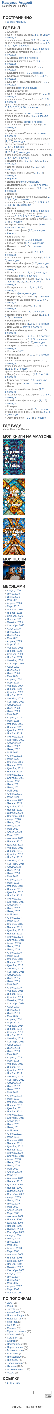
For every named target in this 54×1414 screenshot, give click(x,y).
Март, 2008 (13, 1251)
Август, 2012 (14, 1083)
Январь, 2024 (14, 689)
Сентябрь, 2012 (15, 1079)
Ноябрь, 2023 (14, 695)
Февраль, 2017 (15, 924)
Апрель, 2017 (14, 917)
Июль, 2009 (13, 1200)
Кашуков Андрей (17, 2)
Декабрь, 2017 (15, 892)
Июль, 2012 (13, 1086)
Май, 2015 (12, 984)
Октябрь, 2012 (15, 1076)
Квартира (12, 1322)
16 (37, 281)
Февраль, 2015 (15, 991)
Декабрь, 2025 (15, 616)
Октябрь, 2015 (15, 968)
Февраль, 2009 (15, 1216)
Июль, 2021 (13, 784)
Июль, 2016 (13, 946)
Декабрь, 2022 (15, 730)
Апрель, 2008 (14, 1248)
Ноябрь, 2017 (14, 895)
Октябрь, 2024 (15, 660)
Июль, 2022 (13, 746)
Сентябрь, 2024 (15, 663)
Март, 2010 (13, 1175)
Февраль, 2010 (15, 1178)
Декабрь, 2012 (15, 1070)
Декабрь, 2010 (15, 1146)
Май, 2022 (12, 752)
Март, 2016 (13, 956)
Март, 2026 (13, 606)
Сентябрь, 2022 (15, 740)
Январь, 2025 (14, 651)
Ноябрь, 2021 (14, 771)
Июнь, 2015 (13, 981)
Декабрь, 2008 (15, 1222)
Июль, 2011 (13, 1124)
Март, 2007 (13, 1289)
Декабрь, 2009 (15, 1184)
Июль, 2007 (13, 1276)
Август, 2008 (14, 1235)
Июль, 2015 (13, 978)
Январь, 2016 (14, 962)
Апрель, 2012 (14, 1095)
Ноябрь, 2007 (14, 1264)
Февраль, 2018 (15, 886)
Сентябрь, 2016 (15, 940)
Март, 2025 (13, 644)
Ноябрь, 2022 (14, 733)
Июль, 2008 (13, 1238)
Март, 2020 (13, 835)
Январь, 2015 (14, 994)
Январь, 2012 (14, 1105)
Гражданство (14, 1356)
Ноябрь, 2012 (14, 1073)
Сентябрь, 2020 (15, 816)
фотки (22, 58)
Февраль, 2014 (15, 1025)
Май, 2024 (12, 676)
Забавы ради (14, 1363)
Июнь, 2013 (13, 1051)
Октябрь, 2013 (15, 1038)
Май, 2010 (12, 1168)
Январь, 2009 (14, 1219)
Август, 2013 (14, 1045)
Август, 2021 (14, 781)
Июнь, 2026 (13, 597)
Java (9, 1302)
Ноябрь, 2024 (14, 657)
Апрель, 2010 (14, 1172)
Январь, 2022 (14, 765)
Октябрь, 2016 (15, 937)
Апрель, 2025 (14, 641)
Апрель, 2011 (14, 1133)
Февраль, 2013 (15, 1064)
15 (33, 281)
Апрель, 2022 (14, 755)
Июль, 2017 (13, 908)
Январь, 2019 (14, 851)
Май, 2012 (12, 1092)
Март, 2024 (13, 682)
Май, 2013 (12, 1054)
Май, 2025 (12, 638)
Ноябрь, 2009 (14, 1187)
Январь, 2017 (14, 927)
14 (29, 281)
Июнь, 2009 (13, 1203)
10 (24, 107)
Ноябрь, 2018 (14, 857)
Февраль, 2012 (15, 1102)
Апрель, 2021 (14, 794)
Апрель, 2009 (14, 1210)
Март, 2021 (13, 797)
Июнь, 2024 (13, 673)
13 (25, 281)
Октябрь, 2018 (15, 860)
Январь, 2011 (14, 1143)
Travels (11, 1309)
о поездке (10, 37)
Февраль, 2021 (15, 800)
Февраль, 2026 (15, 609)
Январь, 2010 (14, 1181)
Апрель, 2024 (14, 679)
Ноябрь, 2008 (14, 1226)
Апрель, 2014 (14, 1019)
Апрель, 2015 (14, 987)
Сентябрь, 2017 (15, 902)
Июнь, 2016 (13, 949)
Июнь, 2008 (13, 1241)
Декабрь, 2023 (15, 692)
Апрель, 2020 (14, 832)
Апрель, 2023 (14, 717)
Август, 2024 (14, 666)
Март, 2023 (13, 720)
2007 (21, 351)
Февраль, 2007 (15, 1292)
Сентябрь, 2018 (15, 863)
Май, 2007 (12, 1283)
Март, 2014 (13, 1022)
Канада (11, 1325)
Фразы (10, 1372)
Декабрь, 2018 (15, 854)
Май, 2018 (12, 876)
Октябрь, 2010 (15, 1153)
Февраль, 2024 (15, 686)
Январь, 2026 (14, 612)
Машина (11, 1328)
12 (21, 281)
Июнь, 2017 (13, 911)
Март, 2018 (13, 882)
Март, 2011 (13, 1137)
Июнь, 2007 (13, 1280)
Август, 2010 (14, 1159)
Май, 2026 (12, 600)
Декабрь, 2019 (15, 844)
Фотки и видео (15, 1369)
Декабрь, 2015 (15, 965)
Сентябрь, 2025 (15, 625)
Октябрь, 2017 (15, 898)
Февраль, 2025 (15, 647)
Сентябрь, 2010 (15, 1156)
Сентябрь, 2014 (15, 1003)
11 (18, 205)
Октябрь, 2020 (15, 813)
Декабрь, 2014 (15, 997)
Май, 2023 (12, 714)
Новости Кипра (15, 1315)
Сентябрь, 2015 (15, 971)
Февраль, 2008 (15, 1254)
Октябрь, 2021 (15, 774)
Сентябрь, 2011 (15, 1118)
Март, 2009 (13, 1213)
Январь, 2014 (14, 1029)
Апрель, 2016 (14, 952)
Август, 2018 (14, 867)
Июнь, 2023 (13, 711)
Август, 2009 (14, 1197)
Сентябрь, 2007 (15, 1270)
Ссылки (11, 1341)
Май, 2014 (12, 1016)
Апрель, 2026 (14, 603)
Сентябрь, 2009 (15, 1194)
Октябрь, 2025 (15, 622)
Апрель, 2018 (14, 879)
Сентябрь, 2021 (15, 778)
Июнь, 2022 (13, 749)
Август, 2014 (14, 1006)
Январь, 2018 (14, 889)
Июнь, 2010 (13, 1165)
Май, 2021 (12, 790)
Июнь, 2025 (13, 635)
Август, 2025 (14, 628)
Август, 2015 (14, 975)
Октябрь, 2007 (15, 1267)
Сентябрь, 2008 (15, 1232)
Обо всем (12, 1334)
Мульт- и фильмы (16, 1331)
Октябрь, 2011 (15, 1114)
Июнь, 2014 (13, 1013)
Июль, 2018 (13, 870)
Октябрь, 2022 (15, 736)
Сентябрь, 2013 (15, 1041)
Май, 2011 (12, 1130)
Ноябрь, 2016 (14, 933)
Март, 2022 (13, 759)
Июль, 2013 (13, 1048)
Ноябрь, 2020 (14, 809)
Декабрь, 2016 (15, 930)
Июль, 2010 (13, 1162)
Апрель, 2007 (14, 1286)
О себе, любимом (16, 22)
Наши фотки (14, 1318)
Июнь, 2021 (13, 787)
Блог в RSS (13, 1382)
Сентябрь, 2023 (15, 701)
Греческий (12, 1360)
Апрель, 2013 (14, 1057)
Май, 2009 (12, 1207)
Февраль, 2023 (15, 724)
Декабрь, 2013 (15, 1032)
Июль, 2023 (13, 708)
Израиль (11, 1366)
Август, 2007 (14, 1273)
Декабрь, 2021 (15, 768)
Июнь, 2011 (13, 1127)
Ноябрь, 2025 (14, 619)
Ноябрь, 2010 (14, 1149)
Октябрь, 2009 (15, 1191)
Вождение (12, 1353)
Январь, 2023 (14, 727)
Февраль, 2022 (15, 762)
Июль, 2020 (13, 822)
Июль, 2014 (13, 1010)
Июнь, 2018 (13, 873)
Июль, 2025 (13, 632)
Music (10, 1306)
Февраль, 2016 (15, 959)
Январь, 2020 (14, 841)
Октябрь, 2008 (15, 1229)
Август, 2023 (14, 705)
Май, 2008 (12, 1245)
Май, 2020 (12, 828)
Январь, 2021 (14, 803)
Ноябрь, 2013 (14, 1035)
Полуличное (14, 1344)
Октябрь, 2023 (15, 698)
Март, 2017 (13, 921)
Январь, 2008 (14, 1257)
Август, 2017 (14, 905)
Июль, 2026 (13, 593)
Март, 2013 (13, 1060)
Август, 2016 (14, 943)
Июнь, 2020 (13, 825)
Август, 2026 (14, 590)
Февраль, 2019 (15, 848)
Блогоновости (15, 1350)
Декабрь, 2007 (15, 1261)
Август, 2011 (14, 1121)
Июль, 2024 (13, 670)
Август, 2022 (14, 743)
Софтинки (12, 1337)
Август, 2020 (14, 819)
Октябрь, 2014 (15, 1000)
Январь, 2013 (14, 1067)
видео (46, 34)
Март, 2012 (13, 1099)
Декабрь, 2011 (15, 1108)
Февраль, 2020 (15, 838)
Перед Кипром (15, 1347)
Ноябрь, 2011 (14, 1111)
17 (41, 281)
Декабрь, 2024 (15, 654)
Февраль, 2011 (15, 1140)
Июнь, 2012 (13, 1089)
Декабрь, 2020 (15, 806)
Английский (13, 1312)
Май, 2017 (12, 914)
